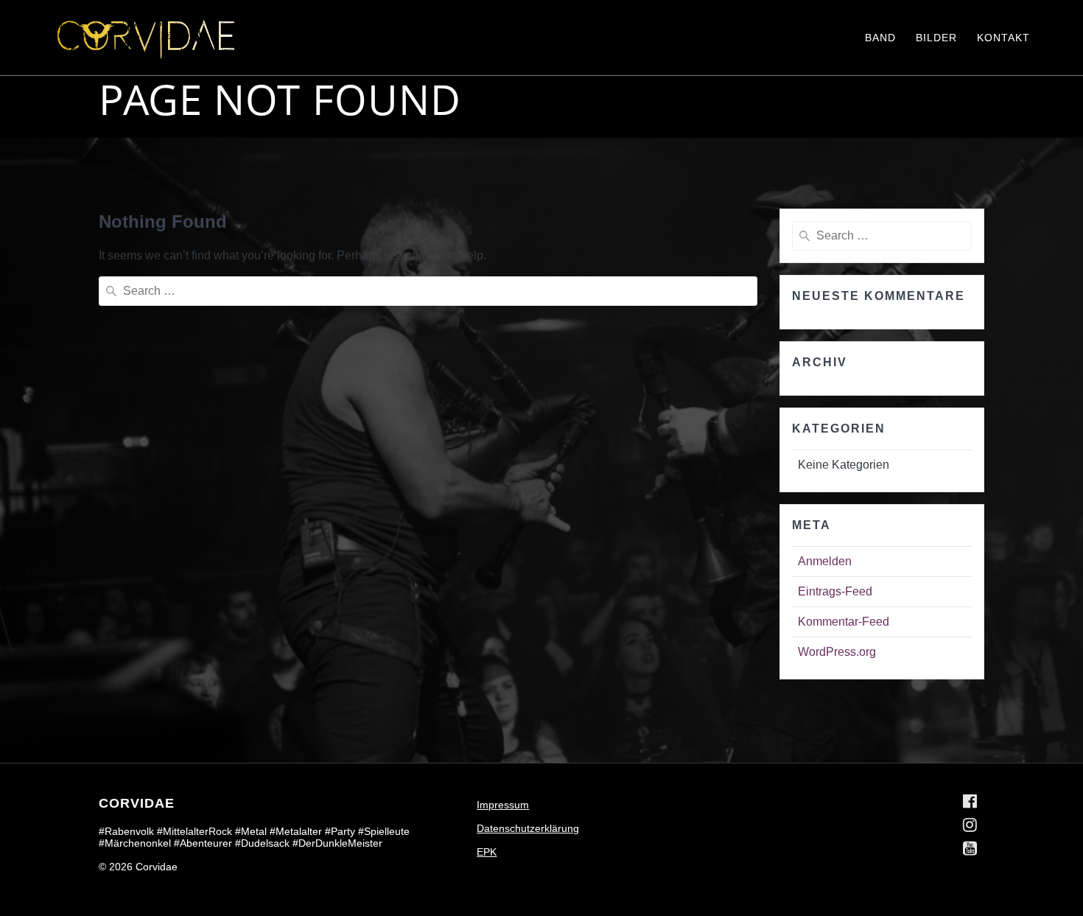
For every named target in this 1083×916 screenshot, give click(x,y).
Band (880, 37)
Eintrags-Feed (835, 591)
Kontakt (1003, 37)
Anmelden (825, 561)
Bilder (936, 37)
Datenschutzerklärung (528, 828)
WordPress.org (837, 652)
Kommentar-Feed (843, 621)
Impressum (503, 805)
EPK (487, 852)
